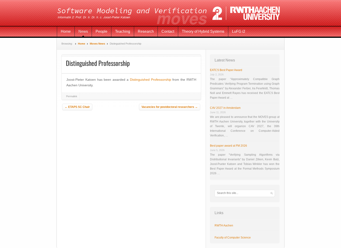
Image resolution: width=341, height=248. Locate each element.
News (83, 31)
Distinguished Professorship (150, 79)
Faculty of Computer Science (233, 237)
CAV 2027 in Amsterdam (225, 108)
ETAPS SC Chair (77, 107)
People (101, 31)
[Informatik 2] (170, 13)
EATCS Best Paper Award (226, 70)
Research (146, 31)
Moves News (97, 43)
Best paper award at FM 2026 (228, 145)
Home (66, 31)
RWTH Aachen (224, 225)
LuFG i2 (238, 31)
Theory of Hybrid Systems (203, 31)
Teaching (122, 31)
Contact (167, 31)
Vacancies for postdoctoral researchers (170, 107)
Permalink (71, 96)
